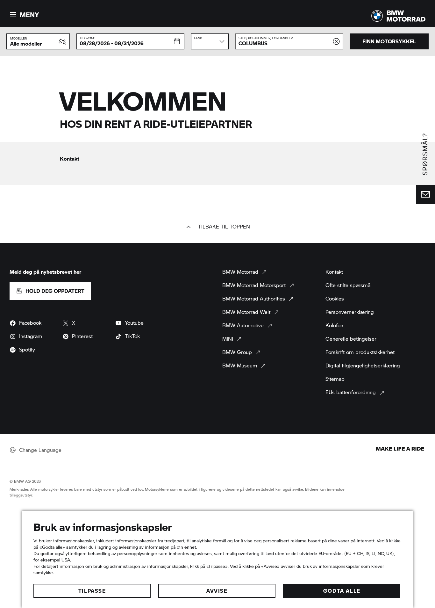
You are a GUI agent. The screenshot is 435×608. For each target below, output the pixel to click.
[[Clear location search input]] (336, 41)
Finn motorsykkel (389, 41)
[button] (23, 15)
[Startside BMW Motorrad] (398, 16)
